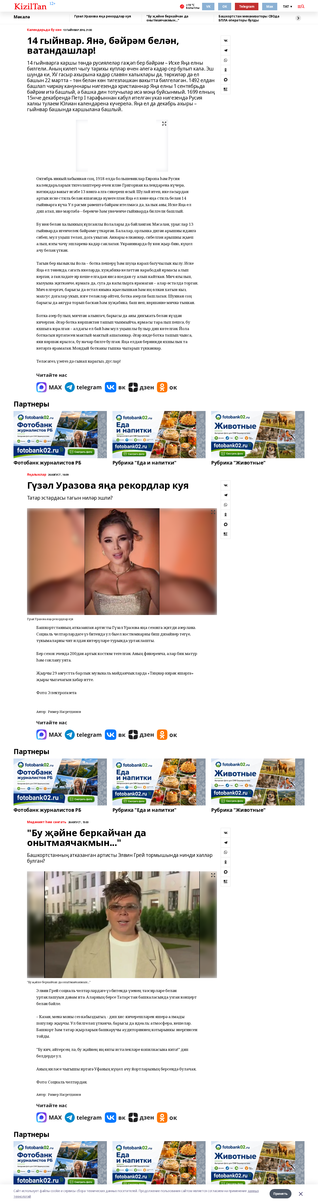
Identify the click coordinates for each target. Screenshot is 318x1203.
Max (269, 6)
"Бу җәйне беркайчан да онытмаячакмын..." (167, 18)
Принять (280, 1193)
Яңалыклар (36, 475)
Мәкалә (22, 17)
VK (208, 6)
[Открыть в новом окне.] (49, 387)
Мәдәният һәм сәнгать (46, 822)
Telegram (246, 6)
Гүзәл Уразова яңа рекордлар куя (102, 16)
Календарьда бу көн (44, 30)
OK (224, 6)
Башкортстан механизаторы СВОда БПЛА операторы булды (249, 18)
